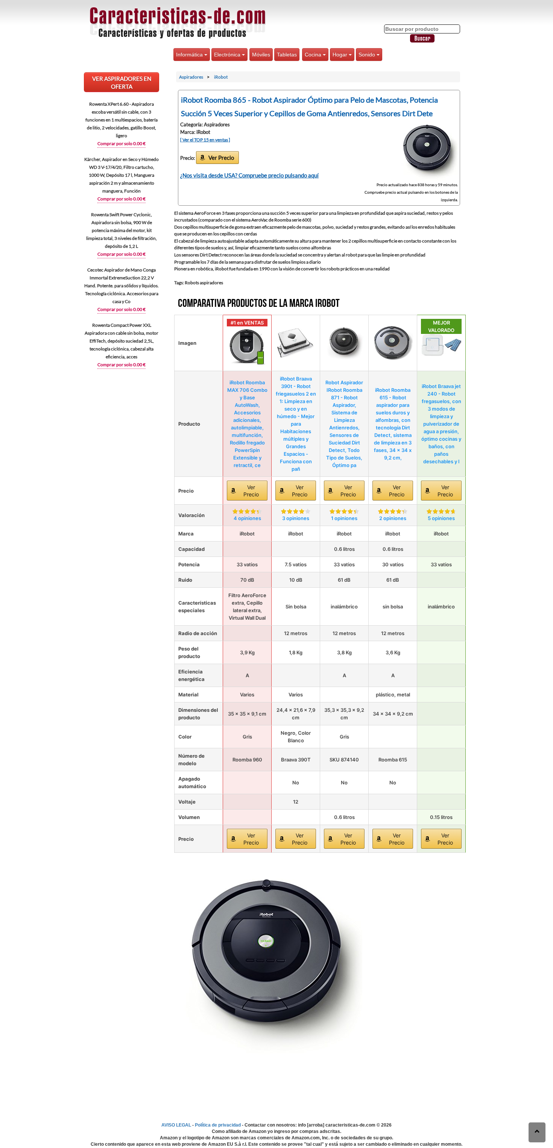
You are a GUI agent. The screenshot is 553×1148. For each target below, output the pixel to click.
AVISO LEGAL (176, 1125)
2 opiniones (392, 518)
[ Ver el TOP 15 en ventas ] (205, 140)
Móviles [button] (261, 55)
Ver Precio (221, 157)
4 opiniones (247, 518)
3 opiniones (295, 518)
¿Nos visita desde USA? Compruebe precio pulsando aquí (249, 175)
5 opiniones (441, 518)
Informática (190, 55)
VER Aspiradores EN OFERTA (121, 82)
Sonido (368, 55)
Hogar (341, 55)
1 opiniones (344, 518)
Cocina (314, 55)
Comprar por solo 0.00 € (121, 143)
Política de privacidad (218, 1125)
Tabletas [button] (287, 55)
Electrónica (228, 55)
